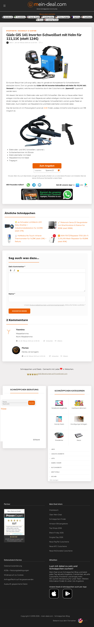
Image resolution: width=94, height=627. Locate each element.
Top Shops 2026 (55, 528)
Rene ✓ (11, 42)
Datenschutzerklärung (13, 566)
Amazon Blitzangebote (58, 524)
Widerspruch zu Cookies (14, 575)
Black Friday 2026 (56, 533)
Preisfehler (63, 577)
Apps (53, 458)
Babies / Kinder (56, 463)
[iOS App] (77, 185)
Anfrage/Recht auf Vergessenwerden (18, 579)
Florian (25, 348)
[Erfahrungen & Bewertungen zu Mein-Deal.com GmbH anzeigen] (14, 526)
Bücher (54, 476)
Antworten (49, 341)
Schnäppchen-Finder (57, 519)
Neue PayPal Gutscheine (59, 542)
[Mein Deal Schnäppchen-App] (69, 593)
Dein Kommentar (17, 266)
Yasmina (20, 329)
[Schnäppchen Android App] (86, 185)
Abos (53, 449)
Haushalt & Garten (27, 31)
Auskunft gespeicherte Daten (16, 584)
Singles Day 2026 (56, 537)
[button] (10, 270)
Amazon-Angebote (57, 454)
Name (12, 294)
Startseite (11, 31)
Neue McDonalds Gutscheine (60, 551)
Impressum (53, 510)
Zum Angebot (47, 166)
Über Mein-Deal (55, 515)
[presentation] (10, 270)
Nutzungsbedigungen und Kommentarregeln (47, 305)
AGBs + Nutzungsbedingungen (16, 570)
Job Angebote (78, 581)
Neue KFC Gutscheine (58, 546)
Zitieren (59, 341)
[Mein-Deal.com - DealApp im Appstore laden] (56, 593)
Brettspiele (55, 472)
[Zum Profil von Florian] (16, 350)
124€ (45, 108)
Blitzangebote (56, 467)
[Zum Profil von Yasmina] (10, 332)
